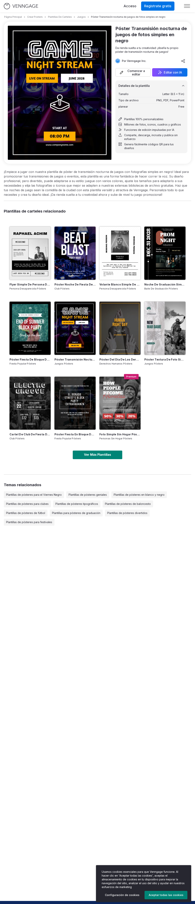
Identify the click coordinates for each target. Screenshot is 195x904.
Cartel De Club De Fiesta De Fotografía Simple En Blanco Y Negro (30, 434)
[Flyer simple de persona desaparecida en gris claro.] (30, 253)
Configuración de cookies (122, 895)
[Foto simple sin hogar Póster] (120, 403)
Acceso (130, 6)
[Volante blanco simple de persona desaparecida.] (120, 253)
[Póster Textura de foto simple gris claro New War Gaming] (164, 328)
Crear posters (35, 16)
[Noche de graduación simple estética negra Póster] (164, 253)
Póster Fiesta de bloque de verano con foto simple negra (30, 359)
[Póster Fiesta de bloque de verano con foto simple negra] (30, 328)
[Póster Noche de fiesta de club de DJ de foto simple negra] (75, 253)
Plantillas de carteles (60, 16)
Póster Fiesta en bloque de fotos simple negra (75, 434)
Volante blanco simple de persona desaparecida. (120, 284)
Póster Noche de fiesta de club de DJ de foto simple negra (75, 284)
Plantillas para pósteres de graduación (76, 513)
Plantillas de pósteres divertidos (127, 513)
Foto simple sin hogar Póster (120, 434)
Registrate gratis (157, 6)
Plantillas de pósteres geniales (88, 494)
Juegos (81, 16)
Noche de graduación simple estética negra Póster (164, 284)
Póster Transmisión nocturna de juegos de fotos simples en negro (75, 359)
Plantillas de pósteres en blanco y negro (139, 494)
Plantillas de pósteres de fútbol (25, 513)
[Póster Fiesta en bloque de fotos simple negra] (75, 403)
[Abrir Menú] (187, 6)
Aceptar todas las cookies (166, 895)
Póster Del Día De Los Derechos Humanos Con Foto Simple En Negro (120, 359)
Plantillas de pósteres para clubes (27, 503)
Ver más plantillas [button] (97, 454)
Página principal (13, 16)
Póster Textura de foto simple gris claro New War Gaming (164, 359)
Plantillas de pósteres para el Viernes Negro (34, 494)
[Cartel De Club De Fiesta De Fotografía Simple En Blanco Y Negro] (30, 403)
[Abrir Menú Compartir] (183, 61)
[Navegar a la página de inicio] (21, 6)
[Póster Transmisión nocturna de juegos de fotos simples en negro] (75, 328)
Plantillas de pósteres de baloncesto (128, 503)
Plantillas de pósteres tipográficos (76, 503)
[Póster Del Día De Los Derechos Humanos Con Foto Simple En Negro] (120, 328)
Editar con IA (173, 72)
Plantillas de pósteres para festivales (29, 522)
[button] (133, 72)
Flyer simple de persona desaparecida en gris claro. (30, 284)
